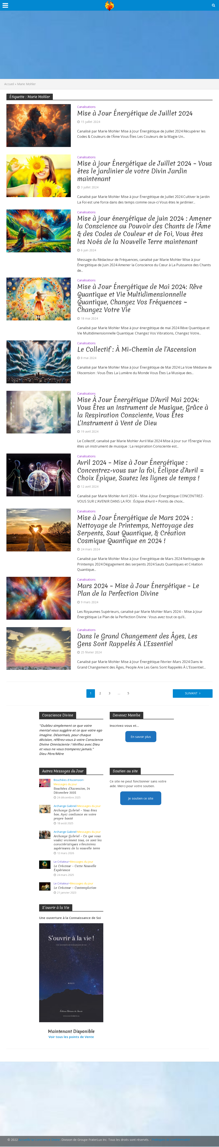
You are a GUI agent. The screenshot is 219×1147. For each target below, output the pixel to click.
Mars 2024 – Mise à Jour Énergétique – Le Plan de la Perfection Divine (138, 589)
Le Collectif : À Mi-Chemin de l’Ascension (136, 349)
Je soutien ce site (140, 798)
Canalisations (86, 107)
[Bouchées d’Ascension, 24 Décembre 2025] (44, 782)
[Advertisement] (109, 45)
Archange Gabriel (65, 806)
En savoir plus (141, 736)
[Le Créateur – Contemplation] (44, 886)
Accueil (9, 84)
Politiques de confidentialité (171, 1140)
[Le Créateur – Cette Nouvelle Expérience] (44, 864)
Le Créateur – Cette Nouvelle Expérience (75, 868)
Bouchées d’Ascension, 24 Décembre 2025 (72, 791)
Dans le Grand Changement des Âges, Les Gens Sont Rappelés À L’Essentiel (137, 640)
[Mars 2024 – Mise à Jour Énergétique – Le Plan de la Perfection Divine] (38, 597)
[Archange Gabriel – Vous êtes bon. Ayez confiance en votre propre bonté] (44, 808)
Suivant (191, 693)
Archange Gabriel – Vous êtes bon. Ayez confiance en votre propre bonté (75, 814)
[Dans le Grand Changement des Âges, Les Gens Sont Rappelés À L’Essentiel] (38, 648)
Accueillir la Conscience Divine (39, 1140)
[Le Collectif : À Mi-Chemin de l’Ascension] (38, 361)
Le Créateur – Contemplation (75, 888)
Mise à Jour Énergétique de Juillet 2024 (135, 113)
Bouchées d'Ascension (68, 780)
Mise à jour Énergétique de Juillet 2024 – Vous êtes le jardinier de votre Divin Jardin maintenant (144, 171)
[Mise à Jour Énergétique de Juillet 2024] (38, 125)
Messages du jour (65, 784)
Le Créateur (61, 862)
